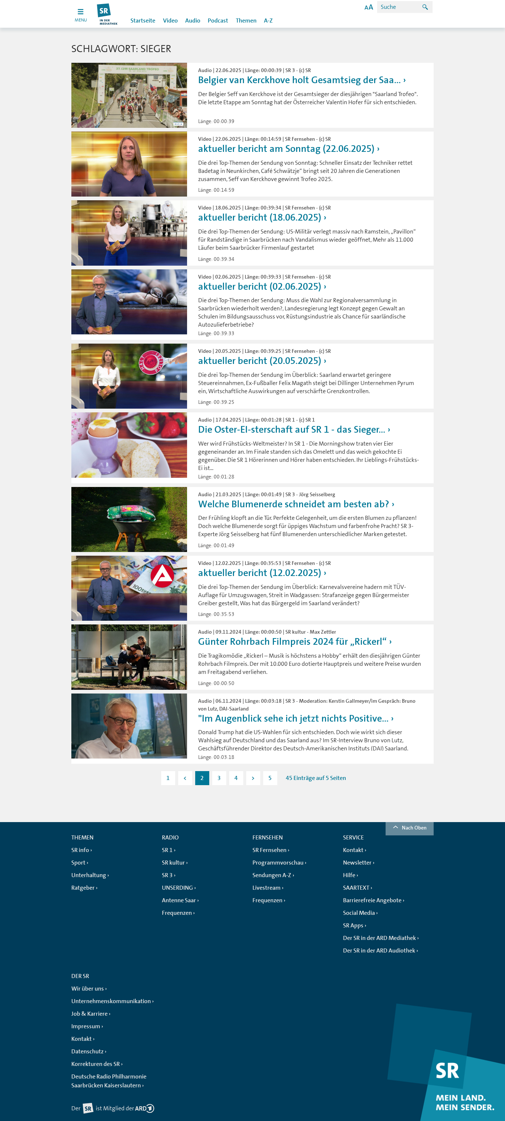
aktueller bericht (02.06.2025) (259, 286)
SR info (80, 850)
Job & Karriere (89, 1014)
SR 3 (167, 875)
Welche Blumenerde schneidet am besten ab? (293, 504)
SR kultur (173, 862)
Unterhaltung (88, 875)
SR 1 (167, 850)
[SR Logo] (107, 14)
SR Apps (353, 925)
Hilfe (349, 875)
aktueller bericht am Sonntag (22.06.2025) (286, 149)
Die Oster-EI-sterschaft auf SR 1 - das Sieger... (291, 429)
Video (170, 20)
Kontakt (353, 850)
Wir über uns (87, 988)
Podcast (218, 20)
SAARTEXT (356, 888)
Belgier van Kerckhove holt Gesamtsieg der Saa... (299, 80)
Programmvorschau (278, 862)
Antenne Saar (179, 900)
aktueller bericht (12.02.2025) (259, 573)
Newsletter (357, 862)
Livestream (267, 888)
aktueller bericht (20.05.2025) (259, 361)
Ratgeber (83, 888)
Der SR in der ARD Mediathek (379, 938)
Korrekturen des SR (95, 1064)
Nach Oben (414, 827)
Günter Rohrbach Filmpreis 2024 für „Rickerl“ (292, 642)
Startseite (143, 20)
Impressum (85, 1026)
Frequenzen (177, 913)
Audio (192, 20)
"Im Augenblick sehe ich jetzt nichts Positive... (293, 718)
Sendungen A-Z (272, 875)
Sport (78, 862)
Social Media (359, 913)
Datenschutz (87, 1051)
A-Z (268, 20)
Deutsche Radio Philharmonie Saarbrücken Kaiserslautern (108, 1081)
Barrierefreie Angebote (372, 900)
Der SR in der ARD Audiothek (379, 950)
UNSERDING (177, 888)
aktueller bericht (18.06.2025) (259, 217)
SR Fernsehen (270, 850)
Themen (246, 20)
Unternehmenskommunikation (111, 1001)
